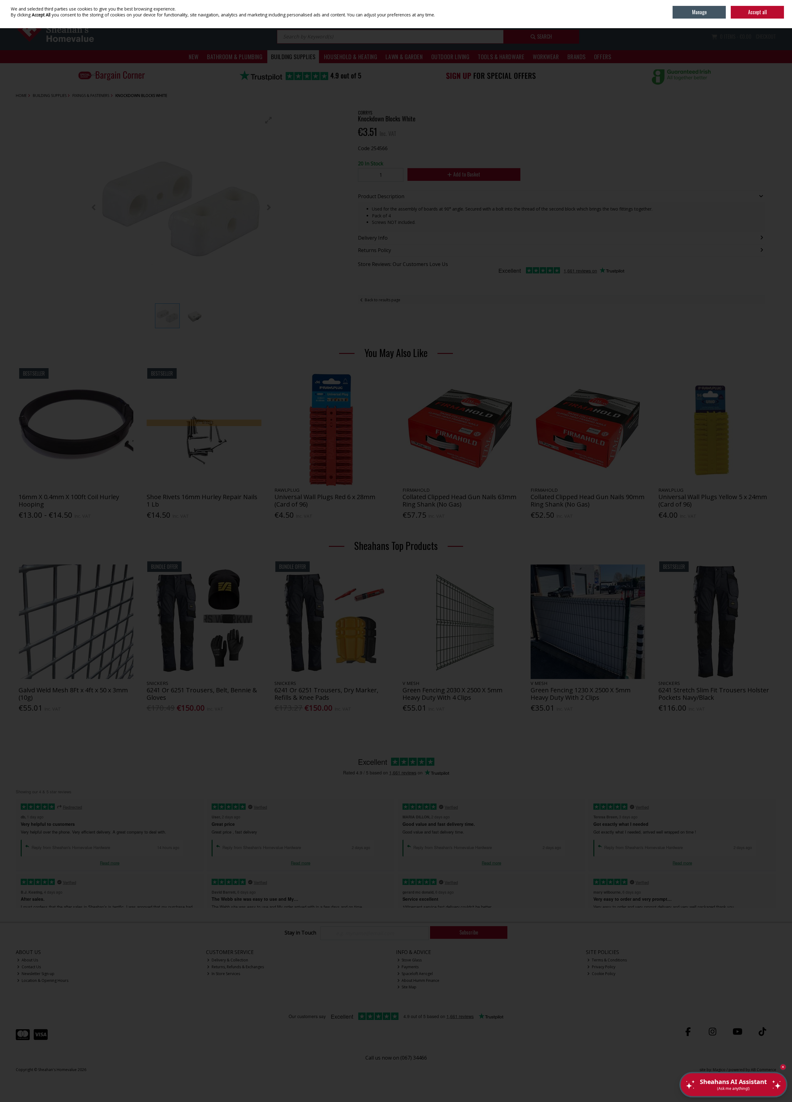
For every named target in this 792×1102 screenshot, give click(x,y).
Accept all (757, 12)
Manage (699, 12)
